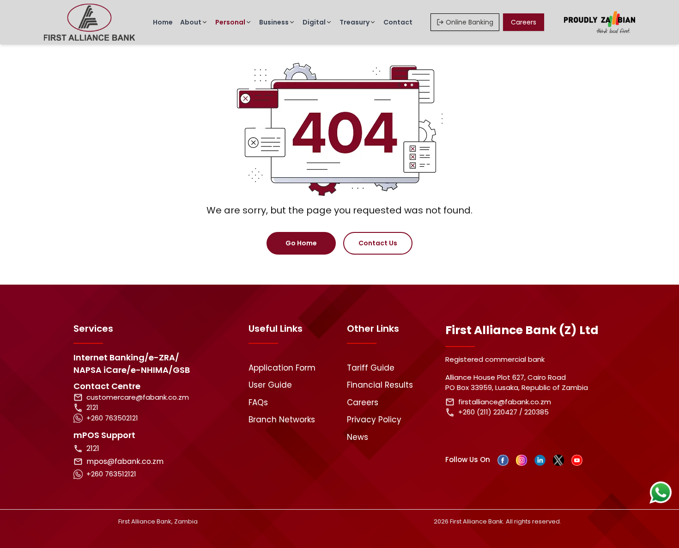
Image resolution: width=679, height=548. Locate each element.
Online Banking (469, 22)
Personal (230, 22)
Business (274, 22)
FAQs (258, 402)
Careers (523, 22)
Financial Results (380, 384)
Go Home (301, 243)
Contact (397, 22)
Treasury (355, 22)
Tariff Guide (370, 367)
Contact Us (377, 243)
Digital (314, 22)
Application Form (282, 367)
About (190, 22)
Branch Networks (282, 419)
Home (163, 22)
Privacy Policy (374, 419)
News (357, 437)
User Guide (270, 384)
